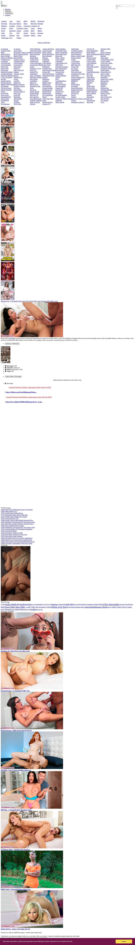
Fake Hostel (75, 70)
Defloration (46, 67)
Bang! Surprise (105, 54)
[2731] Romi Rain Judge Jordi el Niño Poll (14, 515)
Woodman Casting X (77, 102)
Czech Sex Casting (106, 63)
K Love (26, 607)
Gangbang (20, 28)
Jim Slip (3, 79)
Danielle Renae (124, 604)
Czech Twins (46, 65)
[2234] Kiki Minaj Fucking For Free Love (14, 534)
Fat (39, 26)
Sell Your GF (34, 95)
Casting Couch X (19, 59)
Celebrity (12, 26)
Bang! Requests (76, 54)
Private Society (34, 91)
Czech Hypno (75, 63)
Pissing (33, 33)
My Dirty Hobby (60, 84)
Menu (4, 6)
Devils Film (74, 67)
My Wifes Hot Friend (36, 607)
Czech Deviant (5, 63)
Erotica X (17, 68)
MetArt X (33, 83)
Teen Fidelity (18, 99)
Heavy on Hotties (35, 75)
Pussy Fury (17, 93)
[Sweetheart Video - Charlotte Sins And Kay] (32, 848)
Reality (3, 35)
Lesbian (26, 31)
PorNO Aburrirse (6, 90)
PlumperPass (105, 88)
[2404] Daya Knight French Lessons (12, 525)
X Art (102, 102)
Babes (3, 52)
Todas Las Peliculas (44, 42)
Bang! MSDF (91, 52)
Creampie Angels (19, 61)
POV (18, 33)
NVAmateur (4, 86)
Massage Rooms (6, 83)
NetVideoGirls (46, 86)
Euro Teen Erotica (61, 68)
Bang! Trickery (5, 56)
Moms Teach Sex (19, 84)
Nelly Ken (76, 604)
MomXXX (104, 83)
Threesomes (5, 38)
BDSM (33, 21)
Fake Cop (33, 70)
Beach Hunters (47, 56)
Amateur (4, 21)
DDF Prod (90, 65)
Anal (10, 21)
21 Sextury (17, 49)
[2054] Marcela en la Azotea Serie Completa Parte (16, 540)
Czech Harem (46, 63)
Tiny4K (16, 100)
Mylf (88, 84)
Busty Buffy (104, 58)
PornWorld (58, 90)
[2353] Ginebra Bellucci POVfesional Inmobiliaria (16, 529)
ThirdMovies (5, 100)
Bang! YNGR (18, 56)
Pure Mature (104, 91)
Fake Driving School (48, 70)
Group (33, 28)
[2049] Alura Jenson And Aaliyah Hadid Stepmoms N (17, 541)
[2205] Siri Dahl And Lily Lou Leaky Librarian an (16, 538)
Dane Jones (4, 67)
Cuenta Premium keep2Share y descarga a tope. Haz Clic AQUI (29, 397)
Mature (40, 31)
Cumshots (34, 26)
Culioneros (45, 61)
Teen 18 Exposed (106, 97)
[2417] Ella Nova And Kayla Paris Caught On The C (17, 524)
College (34, 609)
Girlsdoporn (33, 74)
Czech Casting (91, 61)
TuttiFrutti (58, 100)
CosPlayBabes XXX (107, 59)
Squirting (26, 35)
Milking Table (46, 83)
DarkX (32, 67)
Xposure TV (46, 104)
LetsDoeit (45, 81)
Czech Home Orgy (61, 63)
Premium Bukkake (106, 90)
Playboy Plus (91, 88)
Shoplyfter (17, 97)
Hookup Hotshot (60, 75)
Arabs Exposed (47, 51)
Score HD (17, 95)
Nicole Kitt (28, 609)
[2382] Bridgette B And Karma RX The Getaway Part (18, 527)
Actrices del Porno (48, 49)
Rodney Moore (105, 93)
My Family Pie (119, 607)
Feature (3, 28)
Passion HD (59, 88)
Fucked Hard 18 (106, 72)
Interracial (12, 31)
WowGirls (90, 102)
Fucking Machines (6, 74)
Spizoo (44, 97)
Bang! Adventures (35, 52)
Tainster (73, 97)
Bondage (40, 23)
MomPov (90, 83)
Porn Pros (33, 90)
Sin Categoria (34, 97)
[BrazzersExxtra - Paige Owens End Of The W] (32, 729)
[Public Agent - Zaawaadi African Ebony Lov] (32, 887)
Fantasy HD (46, 72)
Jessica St (13, 609)
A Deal (3, 604)
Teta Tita (89, 99)
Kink (57, 79)
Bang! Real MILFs (48, 54)
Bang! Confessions (61, 52)
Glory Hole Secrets (48, 74)
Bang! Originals (106, 52)
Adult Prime (75, 49)
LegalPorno (33, 81)
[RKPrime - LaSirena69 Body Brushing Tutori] (32, 808)
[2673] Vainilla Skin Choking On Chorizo (14, 517)
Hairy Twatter (105, 74)
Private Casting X (19, 91)
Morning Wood (101, 607)
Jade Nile (69, 604)
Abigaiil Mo (62, 604)
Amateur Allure (5, 51)
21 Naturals (4, 49)
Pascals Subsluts (47, 88)
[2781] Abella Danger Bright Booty (12, 513)
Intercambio (114, 604)
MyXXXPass (75, 84)
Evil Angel (74, 68)
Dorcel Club (4, 68)
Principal (7, 9)
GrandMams (59, 74)
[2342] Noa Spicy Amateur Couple (12, 533)
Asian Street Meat (92, 51)
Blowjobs (34, 23)
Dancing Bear (105, 65)
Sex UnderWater (47, 95)
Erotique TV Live (35, 68)
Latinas (19, 31)
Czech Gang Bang (36, 63)
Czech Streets (18, 65)
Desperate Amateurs (61, 67)
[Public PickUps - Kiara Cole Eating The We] (32, 927)
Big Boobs (41, 21)
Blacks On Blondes (7, 58)
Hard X (16, 75)
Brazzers (45, 58)
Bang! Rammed (35, 54)
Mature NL (17, 83)
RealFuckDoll (34, 93)
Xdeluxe (32, 104)
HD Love (90, 74)
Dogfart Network (106, 67)
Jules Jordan (34, 79)
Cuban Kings (34, 61)
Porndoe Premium (76, 90)
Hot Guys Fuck (105, 75)
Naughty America (19, 86)
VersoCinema (91, 100)
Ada (22, 607)
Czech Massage (91, 63)
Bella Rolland (20, 609)
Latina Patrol (91, 79)
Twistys (73, 100)
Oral (10, 33)
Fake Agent (4, 70)
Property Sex (59, 91)
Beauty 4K (58, 56)
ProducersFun (46, 91)
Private (3, 91)
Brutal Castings (76, 58)
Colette (73, 59)
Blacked (103, 56)
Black (25, 23)
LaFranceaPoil (75, 79)
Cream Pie (27, 26)
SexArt (73, 95)
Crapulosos (4, 61)
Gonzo (26, 28)
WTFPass (17, 102)
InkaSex (45, 77)
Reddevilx (58, 93)
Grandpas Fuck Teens (78, 74)
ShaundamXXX (6, 97)
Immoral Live (18, 77)
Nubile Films (91, 86)
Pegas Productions (77, 88)
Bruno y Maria (60, 58)
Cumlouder (58, 61)
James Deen (90, 77)
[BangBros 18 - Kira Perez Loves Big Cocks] (32, 649)
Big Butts (4, 23)
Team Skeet (90, 97)
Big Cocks (12, 23)
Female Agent (59, 72)
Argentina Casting (77, 51)
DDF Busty (59, 65)
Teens (39, 35)
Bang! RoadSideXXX (94, 54)
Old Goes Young (6, 88)
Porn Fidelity (18, 90)
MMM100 (74, 81)
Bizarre (19, 23)
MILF (32, 31)
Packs (32, 88)
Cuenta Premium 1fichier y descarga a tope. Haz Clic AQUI (30, 387)
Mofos (73, 83)
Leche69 (16, 81)
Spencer (54, 604)
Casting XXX (34, 59)
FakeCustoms (105, 70)
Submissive (40, 604)
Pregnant (40, 33)
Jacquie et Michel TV (78, 77)
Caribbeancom (5, 59)
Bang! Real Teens (61, 54)
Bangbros (33, 56)
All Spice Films (105, 49)
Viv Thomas (104, 100)
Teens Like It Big (47, 99)
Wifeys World (59, 102)
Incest (3, 31)
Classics (19, 26)
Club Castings (59, 59)
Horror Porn (75, 75)
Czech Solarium (6, 65)
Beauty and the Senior (78, 56)
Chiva (106, 604)
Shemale (12, 35)
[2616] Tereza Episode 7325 (9, 518)
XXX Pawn (17, 104)
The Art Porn (105, 99)
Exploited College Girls (108, 68)
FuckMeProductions (93, 72)
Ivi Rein (16, 607)
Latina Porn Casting (107, 79)
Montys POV (34, 84)
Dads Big (93, 604)
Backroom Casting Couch (22, 52)
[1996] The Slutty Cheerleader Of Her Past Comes (16, 543)
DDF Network (75, 65)
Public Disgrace (92, 91)
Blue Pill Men (18, 58)
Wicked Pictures (47, 102)
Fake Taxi (90, 70)
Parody (26, 33)
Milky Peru (58, 83)
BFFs (102, 51)
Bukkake (4, 26)
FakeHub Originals (7, 72)
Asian (18, 21)
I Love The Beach (6, 77)
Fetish (11, 28)
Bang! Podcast (5, 54)
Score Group (5, 95)
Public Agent (75, 91)
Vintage (19, 38)
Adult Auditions (60, 49)
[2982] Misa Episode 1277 (9, 511)
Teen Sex (40, 609)
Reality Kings (46, 93)
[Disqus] (67, 431)
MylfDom (104, 84)
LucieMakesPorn (60, 81)
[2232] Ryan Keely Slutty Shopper (11, 536)
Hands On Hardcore (7, 75)
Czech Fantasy (18, 63)
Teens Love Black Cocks (63, 99)
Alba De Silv (47, 604)
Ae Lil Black (48, 607)
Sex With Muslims (61, 95)
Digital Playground (93, 67)
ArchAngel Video (61, 51)
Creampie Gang (84, 604)
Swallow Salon (60, 97)
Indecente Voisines (36, 77)
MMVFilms (90, 81)
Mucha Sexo (46, 84)
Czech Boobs (75, 61)
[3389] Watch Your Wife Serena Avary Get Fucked (17, 509)
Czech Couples (105, 61)
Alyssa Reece (21, 604)
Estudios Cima (46, 68)
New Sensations (60, 86)
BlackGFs (90, 56)
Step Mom (99, 604)
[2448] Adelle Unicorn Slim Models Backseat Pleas (17, 520)
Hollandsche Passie (48, 75)
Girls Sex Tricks (19, 74)
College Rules (91, 59)
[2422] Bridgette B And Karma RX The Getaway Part (18, 522)
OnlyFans (17, 88)
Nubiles (103, 86)
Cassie (35, 604)
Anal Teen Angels (35, 51)
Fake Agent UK (19, 70)
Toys (10, 38)
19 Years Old (8, 607)
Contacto (7, 15)
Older (3, 33)
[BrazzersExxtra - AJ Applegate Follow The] (32, 689)
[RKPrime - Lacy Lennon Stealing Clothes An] (32, 768)
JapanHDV (104, 77)
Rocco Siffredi (91, 93)
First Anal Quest (76, 72)
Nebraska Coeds (35, 86)
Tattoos (33, 35)
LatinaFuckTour (6, 81)
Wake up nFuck (35, 102)
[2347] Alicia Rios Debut (9, 531)
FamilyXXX (34, 72)
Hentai (40, 28)
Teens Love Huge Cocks (79, 99)
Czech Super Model (36, 65)
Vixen (3, 102)
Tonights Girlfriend (36, 100)
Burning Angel (91, 58)
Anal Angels (18, 51)
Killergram (45, 79)
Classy (30, 604)
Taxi (126, 607)
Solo (18, 35)
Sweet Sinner (71, 607)
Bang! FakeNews (76, 52)
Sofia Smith (11, 604)
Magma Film (105, 81)
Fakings (16, 72)
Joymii (16, 79)
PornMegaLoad (47, 90)
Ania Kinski (90, 607)
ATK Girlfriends (35, 49)
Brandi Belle (34, 58)
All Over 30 (90, 49)
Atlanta (7, 609)
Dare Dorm (17, 67)
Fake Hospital (59, 70)
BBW (25, 21)
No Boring (74, 86)
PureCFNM (4, 93)
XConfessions (5, 104)
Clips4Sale (45, 59)
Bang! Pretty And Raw (21, 54)
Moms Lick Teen (59, 607)
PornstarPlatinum (92, 90)
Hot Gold (90, 75)
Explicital (90, 68)
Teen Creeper (5, 99)
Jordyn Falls (110, 607)
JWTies (57, 77)
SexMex (89, 95)
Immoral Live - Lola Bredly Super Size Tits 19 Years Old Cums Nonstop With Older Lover (29, 301)
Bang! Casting (46, 52)
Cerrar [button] (124, 941)
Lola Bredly (12, 338)
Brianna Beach (80, 607)
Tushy (44, 100)
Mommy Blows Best (7, 84)
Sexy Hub (104, 95)
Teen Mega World (35, 99)
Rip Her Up (75, 93)
